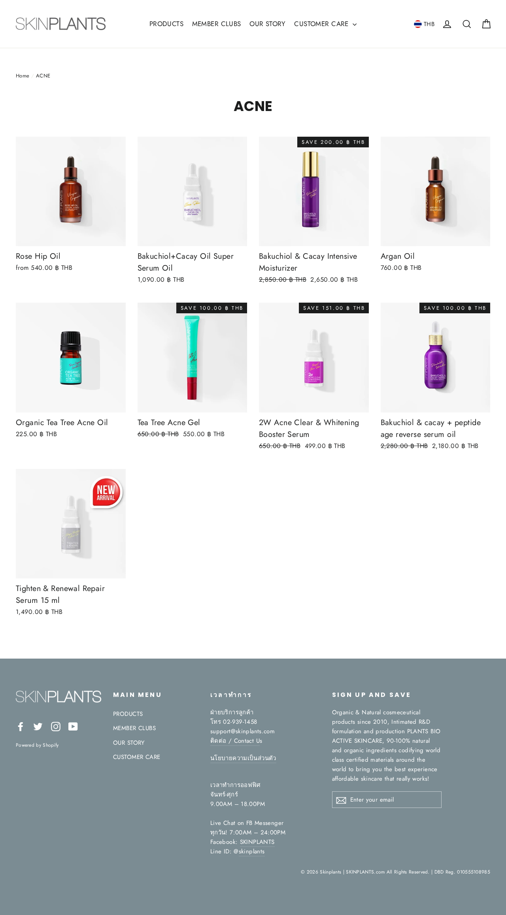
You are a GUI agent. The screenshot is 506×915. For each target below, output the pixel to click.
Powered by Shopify (37, 745)
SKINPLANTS (257, 842)
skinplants (252, 851)
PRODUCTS (166, 23)
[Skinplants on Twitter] (38, 726)
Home (23, 75)
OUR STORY (267, 23)
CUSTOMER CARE (322, 23)
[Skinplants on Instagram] (55, 726)
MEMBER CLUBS (216, 23)
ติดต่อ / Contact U (235, 740)
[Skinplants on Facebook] (20, 726)
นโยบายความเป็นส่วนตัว (243, 758)
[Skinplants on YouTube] (73, 726)
